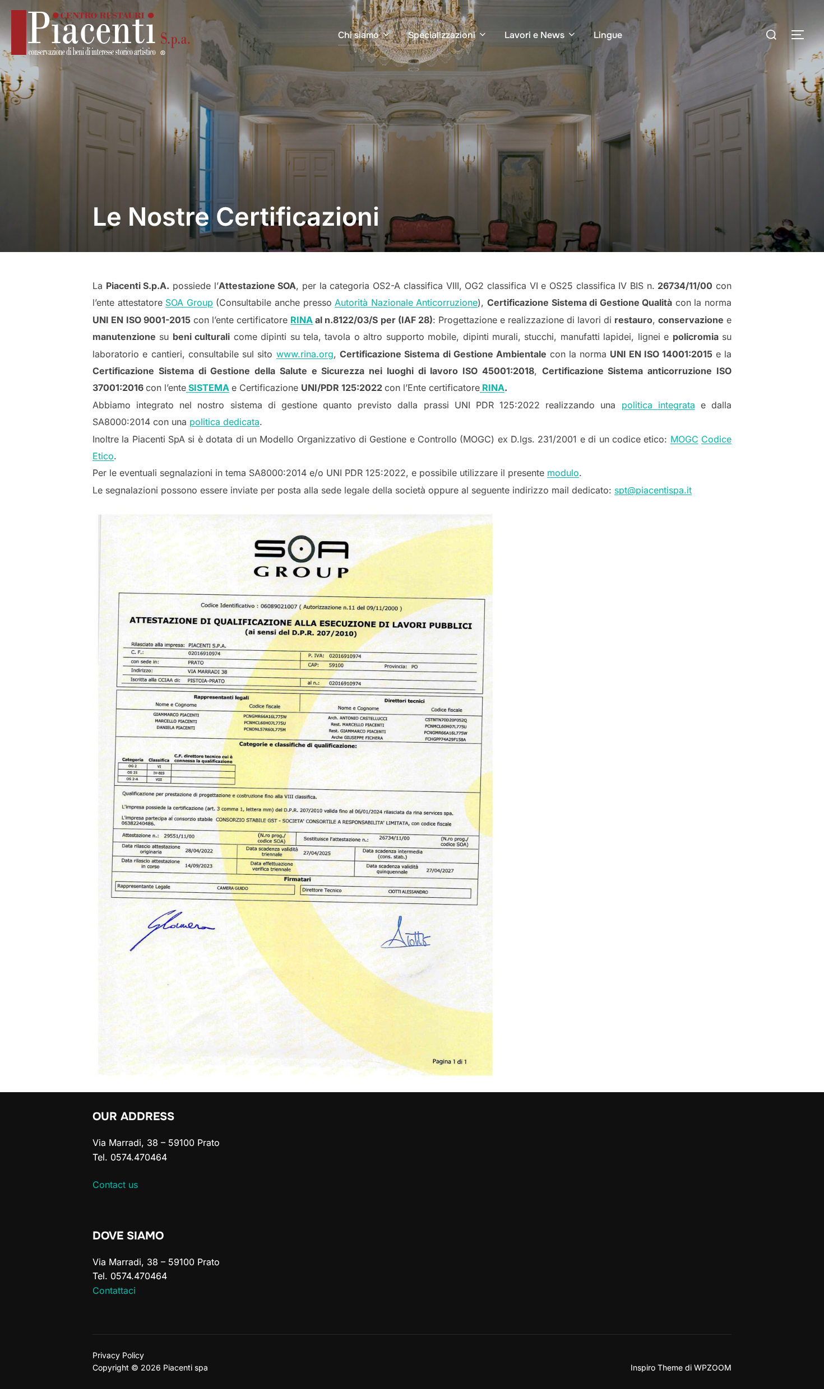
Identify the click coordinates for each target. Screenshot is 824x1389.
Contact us (115, 1184)
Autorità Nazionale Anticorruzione (406, 302)
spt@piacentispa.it (653, 490)
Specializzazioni (441, 35)
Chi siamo (358, 35)
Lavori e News (534, 35)
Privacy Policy (118, 1355)
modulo (563, 472)
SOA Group (189, 302)
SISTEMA (207, 387)
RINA (301, 319)
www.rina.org (305, 354)
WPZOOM (713, 1367)
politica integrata (658, 405)
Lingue (608, 35)
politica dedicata (224, 421)
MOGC (684, 439)
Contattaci (114, 1290)
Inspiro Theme (657, 1367)
